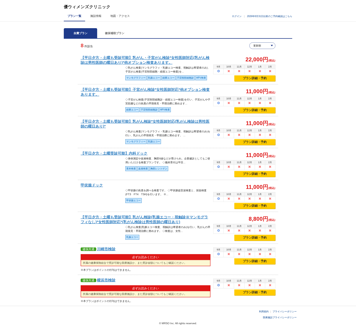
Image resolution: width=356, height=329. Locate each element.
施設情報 (95, 15)
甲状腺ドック (92, 185)
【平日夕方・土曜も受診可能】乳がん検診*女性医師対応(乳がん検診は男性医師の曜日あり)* (145, 123)
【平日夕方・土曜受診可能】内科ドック (114, 153)
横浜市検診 (106, 280)
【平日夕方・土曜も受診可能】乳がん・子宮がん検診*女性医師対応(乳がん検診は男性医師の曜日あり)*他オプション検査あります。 (145, 60)
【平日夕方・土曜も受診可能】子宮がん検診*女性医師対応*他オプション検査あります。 (145, 91)
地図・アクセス (120, 15)
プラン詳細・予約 (255, 78)
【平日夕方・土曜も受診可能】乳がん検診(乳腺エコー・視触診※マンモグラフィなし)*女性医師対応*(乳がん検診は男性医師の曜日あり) (144, 219)
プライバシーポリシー (285, 311)
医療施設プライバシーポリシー (280, 317)
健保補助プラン (114, 33)
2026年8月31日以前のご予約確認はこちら (269, 16)
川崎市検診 (106, 249)
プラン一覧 (74, 15)
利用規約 (264, 311)
